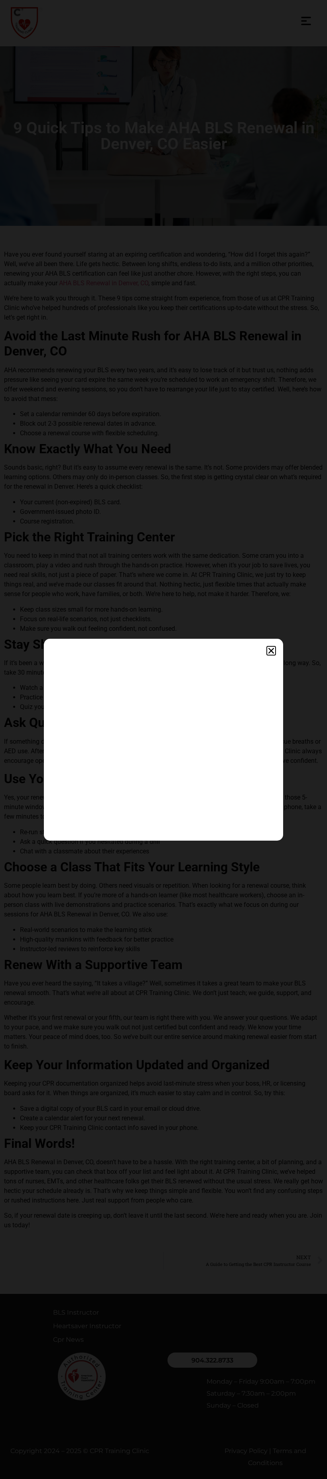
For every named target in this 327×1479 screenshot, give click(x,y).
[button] (271, 651)
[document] (163, 739)
